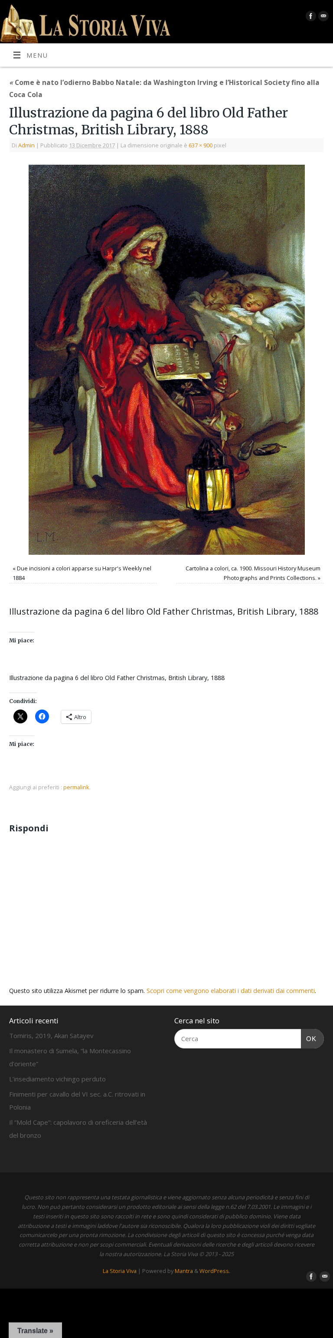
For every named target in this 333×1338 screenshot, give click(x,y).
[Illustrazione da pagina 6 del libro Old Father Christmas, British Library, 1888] (166, 360)
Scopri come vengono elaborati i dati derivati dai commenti (231, 990)
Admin (26, 145)
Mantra (184, 1271)
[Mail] (322, 17)
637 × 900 (200, 145)
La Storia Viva (120, 1271)
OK (309, 1038)
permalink (76, 787)
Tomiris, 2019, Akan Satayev (51, 1035)
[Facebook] (310, 17)
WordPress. (214, 1271)
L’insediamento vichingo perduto (57, 1078)
